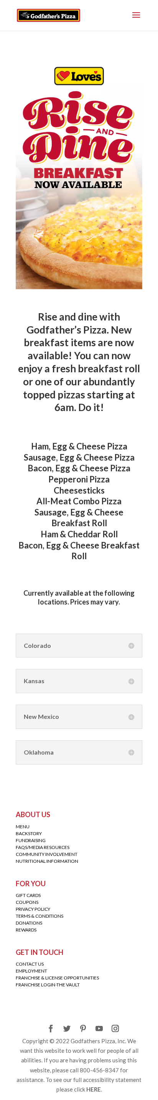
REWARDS (26, 930)
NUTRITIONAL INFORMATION (47, 861)
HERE (93, 1089)
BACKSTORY (29, 833)
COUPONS (27, 902)
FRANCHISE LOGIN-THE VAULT (48, 985)
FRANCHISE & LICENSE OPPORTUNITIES (57, 978)
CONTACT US (30, 964)
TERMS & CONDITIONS (39, 916)
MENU (23, 826)
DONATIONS (29, 923)
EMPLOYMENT (31, 971)
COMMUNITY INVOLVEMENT (46, 854)
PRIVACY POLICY (33, 909)
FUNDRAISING (31, 840)
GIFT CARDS (28, 895)
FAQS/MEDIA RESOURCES (42, 847)
